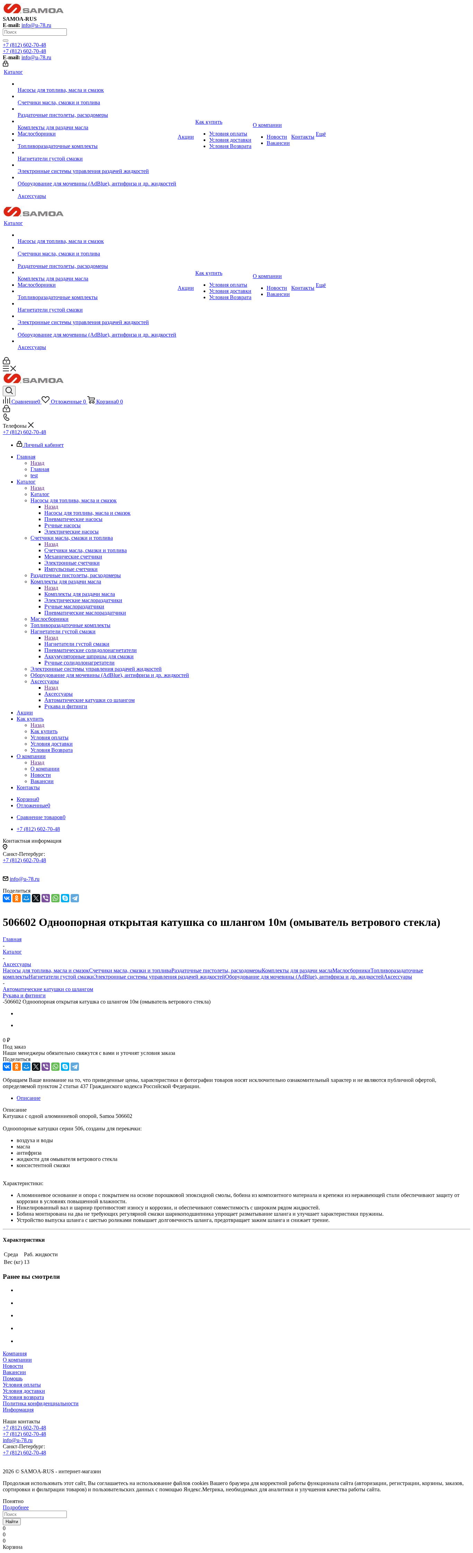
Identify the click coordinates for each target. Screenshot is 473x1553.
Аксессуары (58, 694)
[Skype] (65, 898)
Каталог (40, 494)
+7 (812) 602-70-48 (24, 45)
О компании (45, 769)
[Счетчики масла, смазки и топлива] (97, 96)
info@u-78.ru (36, 25)
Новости (13, 1366)
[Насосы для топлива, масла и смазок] (97, 84)
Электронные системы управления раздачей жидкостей (159, 977)
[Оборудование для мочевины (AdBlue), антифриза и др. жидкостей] (97, 177)
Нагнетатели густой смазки (76, 644)
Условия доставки (24, 1391)
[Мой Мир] (26, 898)
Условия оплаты (22, 1385)
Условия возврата (23, 1397)
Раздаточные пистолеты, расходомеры (216, 970)
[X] (36, 898)
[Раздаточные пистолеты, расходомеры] (97, 109)
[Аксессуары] (97, 190)
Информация (18, 1410)
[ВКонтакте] (7, 898)
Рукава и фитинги (24, 995)
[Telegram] (75, 898)
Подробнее (16, 1507)
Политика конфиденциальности (41, 1403)
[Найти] (5, 41)
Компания (15, 1353)
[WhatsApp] (55, 898)
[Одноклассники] (16, 898)
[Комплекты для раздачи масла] (97, 121)
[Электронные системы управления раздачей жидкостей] (97, 165)
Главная (39, 469)
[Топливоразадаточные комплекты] (97, 140)
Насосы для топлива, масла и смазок (87, 513)
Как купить (43, 731)
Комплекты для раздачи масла (79, 594)
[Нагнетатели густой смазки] (97, 152)
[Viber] (46, 898)
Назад (37, 463)
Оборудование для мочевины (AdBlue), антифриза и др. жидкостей (304, 977)
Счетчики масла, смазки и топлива (85, 550)
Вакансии (14, 1372)
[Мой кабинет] (5, 65)
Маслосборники (351, 970)
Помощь (13, 1378)
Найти (12, 1521)
